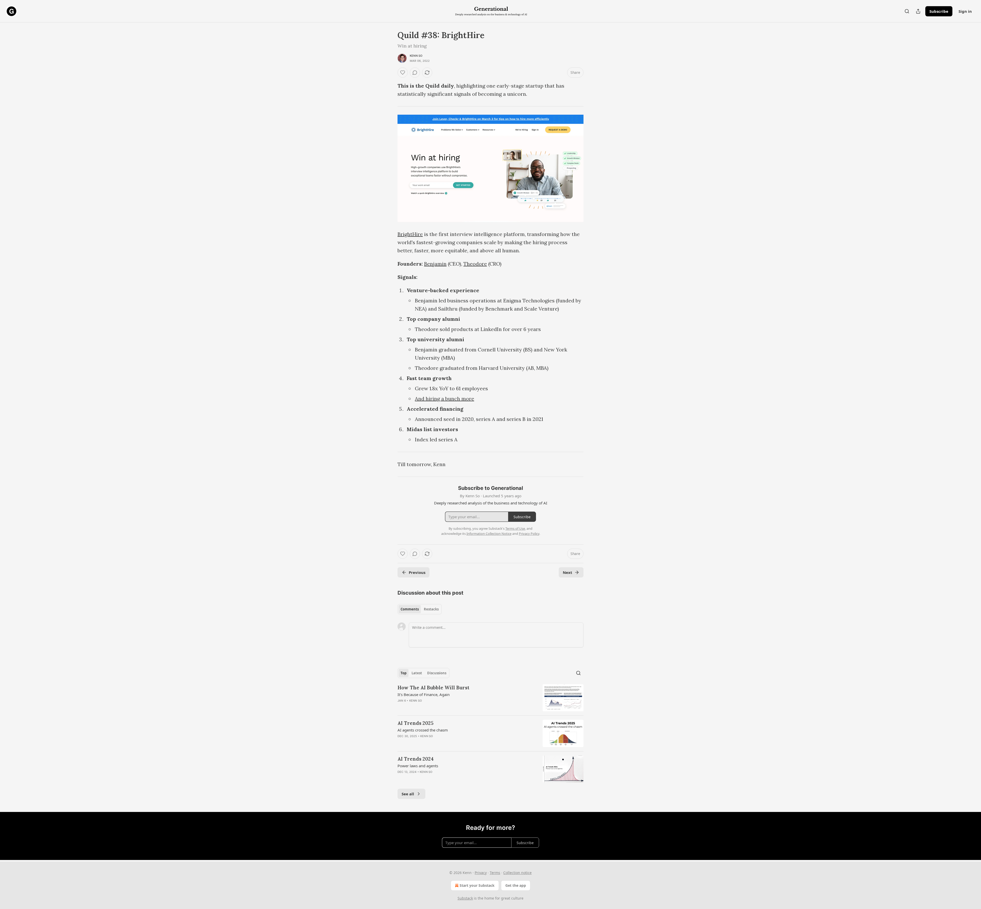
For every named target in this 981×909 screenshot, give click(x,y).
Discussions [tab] (436, 673)
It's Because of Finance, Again (424, 694)
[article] (490, 698)
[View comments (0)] (415, 72)
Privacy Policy (529, 533)
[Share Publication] (918, 11)
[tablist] (420, 609)
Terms (495, 872)
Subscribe (938, 11)
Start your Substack (477, 885)
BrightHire (410, 234)
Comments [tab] (410, 609)
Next (567, 572)
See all (408, 793)
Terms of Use (515, 528)
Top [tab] (403, 673)
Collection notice (517, 872)
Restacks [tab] (431, 609)
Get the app (515, 885)
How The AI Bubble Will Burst (433, 687)
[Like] (403, 72)
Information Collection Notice (488, 533)
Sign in (965, 11)
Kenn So (416, 55)
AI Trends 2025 (416, 723)
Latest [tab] (417, 673)
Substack (465, 898)
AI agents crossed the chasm (423, 730)
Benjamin (435, 264)
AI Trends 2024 (416, 759)
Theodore (475, 264)
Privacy (481, 872)
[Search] (907, 11)
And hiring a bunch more (444, 398)
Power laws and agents (418, 765)
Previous (417, 572)
